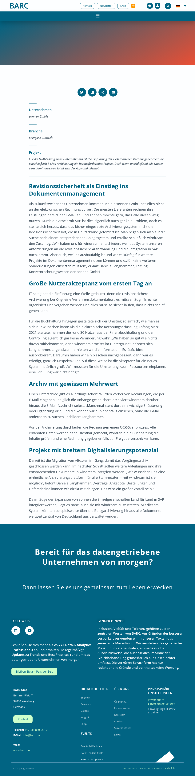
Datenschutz (145, 768)
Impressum (129, 768)
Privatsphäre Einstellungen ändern (162, 701)
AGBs (157, 768)
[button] (168, 6)
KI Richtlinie (168, 768)
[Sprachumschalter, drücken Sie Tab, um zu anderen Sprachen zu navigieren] (181, 6)
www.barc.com (22, 750)
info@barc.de (31, 735)
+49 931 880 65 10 (36, 730)
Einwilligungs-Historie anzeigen (162, 710)
